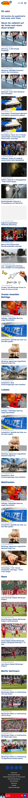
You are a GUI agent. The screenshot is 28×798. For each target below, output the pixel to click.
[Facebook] (7, 767)
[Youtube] (16, 767)
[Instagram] (12, 767)
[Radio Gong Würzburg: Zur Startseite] (6, 3)
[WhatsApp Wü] (20, 767)
